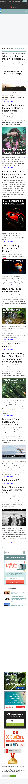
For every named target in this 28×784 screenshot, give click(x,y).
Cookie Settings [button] (6, 775)
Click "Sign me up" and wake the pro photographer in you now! (14, 574)
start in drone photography (14, 472)
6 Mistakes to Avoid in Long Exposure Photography (18, 604)
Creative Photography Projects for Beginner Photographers (13, 108)
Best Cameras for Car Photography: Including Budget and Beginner (14, 174)
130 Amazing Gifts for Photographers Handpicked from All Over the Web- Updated (18, 599)
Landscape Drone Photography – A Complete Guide (11, 422)
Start (25, 1)
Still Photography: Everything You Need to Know (12, 248)
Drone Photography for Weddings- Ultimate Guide (13, 490)
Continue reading (8, 101)
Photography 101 (10, 480)
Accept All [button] (13, 775)
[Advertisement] (14, 28)
